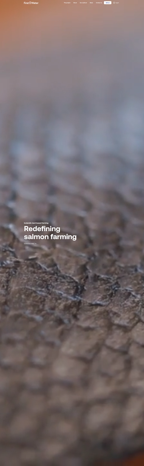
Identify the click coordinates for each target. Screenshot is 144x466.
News (91, 2)
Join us (108, 2)
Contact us (99, 2)
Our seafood (83, 2)
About (75, 2)
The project (67, 2)
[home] (31, 2)
